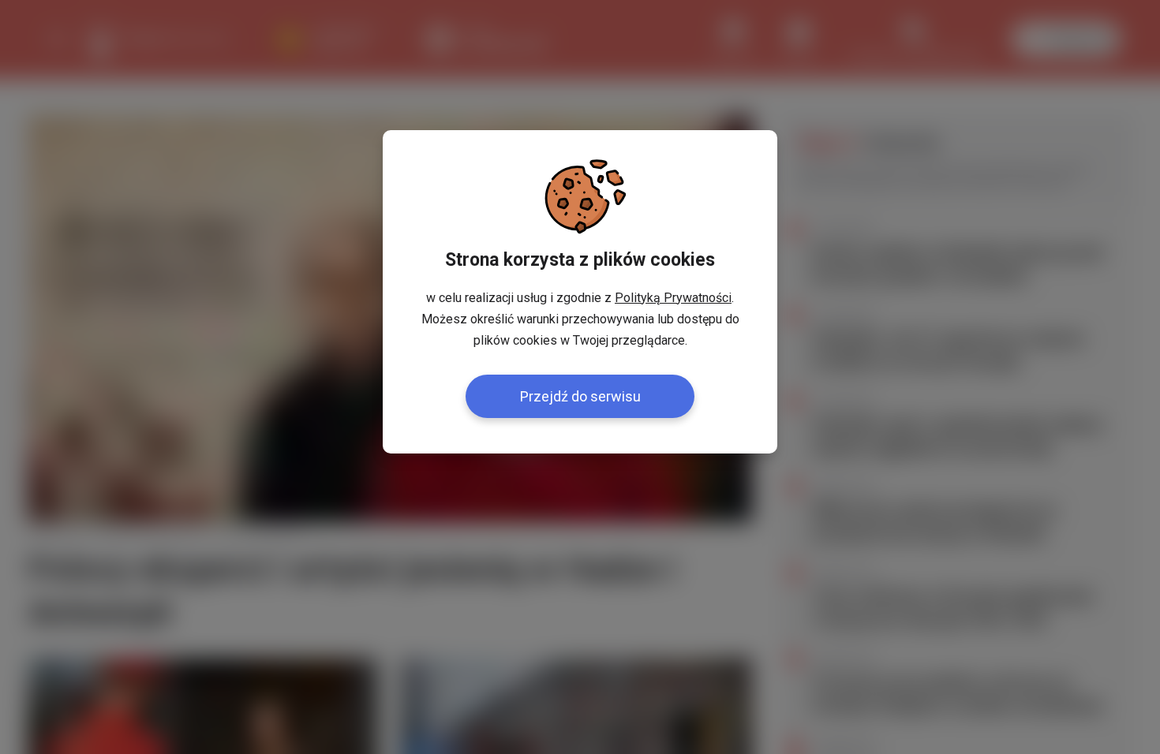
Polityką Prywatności (673, 297)
